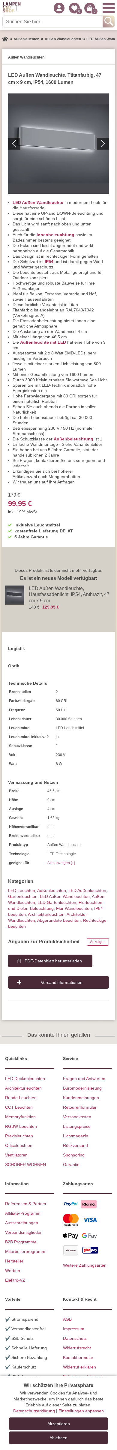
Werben (12, 1270)
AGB (67, 1319)
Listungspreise (77, 1126)
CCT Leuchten (19, 1107)
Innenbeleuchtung (55, 234)
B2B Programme (21, 1241)
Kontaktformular (78, 1357)
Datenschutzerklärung (34, 1410)
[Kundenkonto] (59, 8)
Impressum (73, 1328)
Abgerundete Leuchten (59, 920)
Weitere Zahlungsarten (84, 1265)
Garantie (71, 1164)
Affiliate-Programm (22, 1213)
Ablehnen (59, 1437)
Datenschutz (75, 1338)
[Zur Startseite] (5, 39)
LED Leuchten (21, 890)
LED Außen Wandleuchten (65, 896)
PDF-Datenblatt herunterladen (53, 961)
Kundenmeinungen (81, 1097)
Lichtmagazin (75, 1135)
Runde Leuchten (21, 1097)
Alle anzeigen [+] (61, 863)
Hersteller (14, 1261)
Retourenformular (80, 1107)
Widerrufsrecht (77, 1347)
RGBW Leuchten (21, 1126)
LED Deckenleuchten (25, 1078)
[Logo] (11, 8)
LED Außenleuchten (87, 890)
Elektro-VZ (15, 1280)
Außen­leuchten (51, 890)
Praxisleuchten (19, 1135)
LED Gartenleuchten (57, 902)
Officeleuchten (18, 1145)
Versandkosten (77, 1116)
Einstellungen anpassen (81, 1410)
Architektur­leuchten (46, 914)
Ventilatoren (16, 1155)
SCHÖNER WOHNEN (25, 1164)
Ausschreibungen (21, 1222)
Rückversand (75, 1145)
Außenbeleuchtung (73, 439)
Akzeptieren (58, 1423)
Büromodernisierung (82, 1088)
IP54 (49, 261)
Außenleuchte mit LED (43, 342)
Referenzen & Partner (25, 1203)
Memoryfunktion (20, 1116)
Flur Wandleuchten (74, 908)
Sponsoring (74, 1155)
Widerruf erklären (79, 1367)
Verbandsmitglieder (23, 1232)
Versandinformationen (61, 982)
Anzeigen (98, 942)
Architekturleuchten (23, 1088)
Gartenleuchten (23, 896)
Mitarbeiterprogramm (25, 1251)
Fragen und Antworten (84, 1078)
